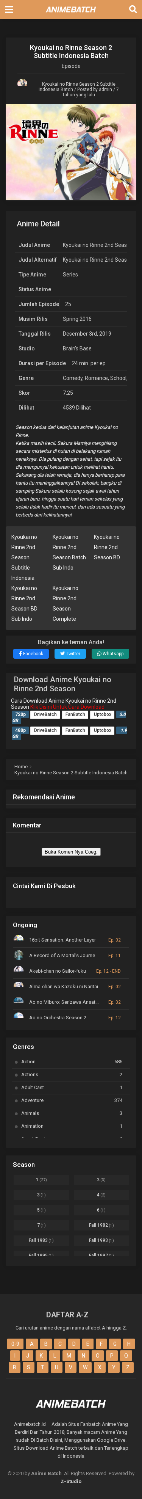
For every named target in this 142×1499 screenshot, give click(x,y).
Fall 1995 (41, 1255)
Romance (96, 378)
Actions (71, 1074)
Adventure (71, 1100)
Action (71, 1061)
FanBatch (75, 714)
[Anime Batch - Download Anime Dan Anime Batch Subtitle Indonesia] (71, 14)
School (118, 378)
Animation (71, 1126)
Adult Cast (71, 1087)
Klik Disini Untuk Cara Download (67, 707)
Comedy (73, 378)
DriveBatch (45, 714)
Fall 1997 (101, 1255)
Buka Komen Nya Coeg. (71, 852)
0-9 (15, 1344)
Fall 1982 (101, 1225)
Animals (71, 1113)
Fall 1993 (101, 1240)
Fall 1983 (41, 1240)
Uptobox (102, 714)
